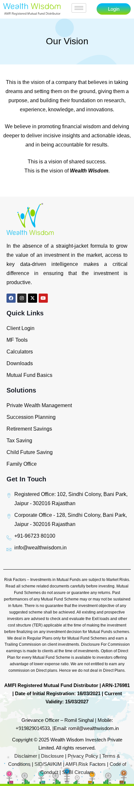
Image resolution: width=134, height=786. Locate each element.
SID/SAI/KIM (48, 764)
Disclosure (52, 756)
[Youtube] (43, 298)
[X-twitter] (32, 298)
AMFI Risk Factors (85, 764)
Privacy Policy (83, 756)
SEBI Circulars (78, 772)
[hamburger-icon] (79, 8)
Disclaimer (25, 756)
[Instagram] (21, 298)
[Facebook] (11, 298)
